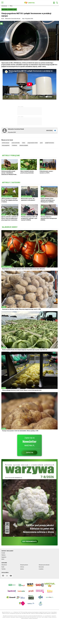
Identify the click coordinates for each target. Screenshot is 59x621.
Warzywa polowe (24, 564)
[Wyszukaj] (57, 3)
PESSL (41, 142)
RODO (3, 559)
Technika (3, 569)
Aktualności (4, 564)
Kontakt (3, 552)
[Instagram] (6, 575)
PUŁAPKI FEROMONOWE (49, 142)
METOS (23, 142)
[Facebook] (55, 130)
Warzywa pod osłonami (44, 564)
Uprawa (22, 569)
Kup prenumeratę (30, 541)
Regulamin (4, 557)
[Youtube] (10, 575)
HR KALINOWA (14, 145)
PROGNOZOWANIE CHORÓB (32, 142)
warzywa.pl (4, 5)
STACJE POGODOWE (5, 145)
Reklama (3, 555)
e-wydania (41, 569)
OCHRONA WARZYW (5, 142)
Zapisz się (29, 452)
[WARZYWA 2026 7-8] (29, 499)
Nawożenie (41, 566)
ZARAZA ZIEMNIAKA (15, 142)
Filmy (11, 5)
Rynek (3, 566)
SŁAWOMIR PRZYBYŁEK (24, 145)
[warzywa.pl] (29, 2)
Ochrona (22, 566)
